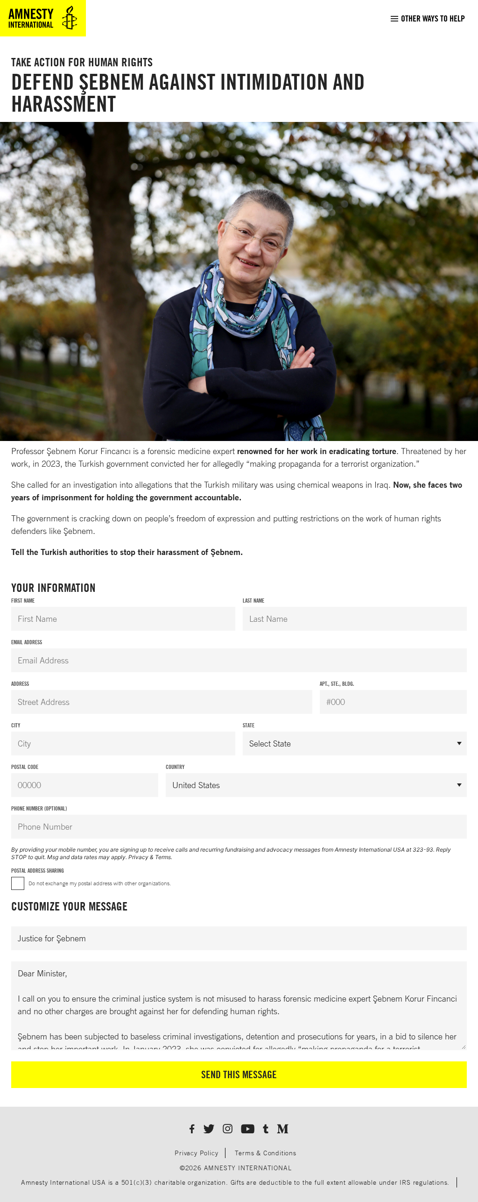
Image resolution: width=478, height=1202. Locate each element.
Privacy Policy (196, 1153)
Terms (163, 857)
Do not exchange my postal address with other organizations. (99, 883)
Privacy (138, 857)
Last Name (253, 600)
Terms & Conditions (265, 1153)
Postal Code (24, 766)
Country (175, 766)
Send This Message (239, 1074)
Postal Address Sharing (37, 870)
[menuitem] (427, 18)
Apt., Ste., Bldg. (337, 683)
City (15, 725)
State (248, 725)
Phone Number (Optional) (39, 808)
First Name (23, 600)
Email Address (26, 642)
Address (20, 683)
